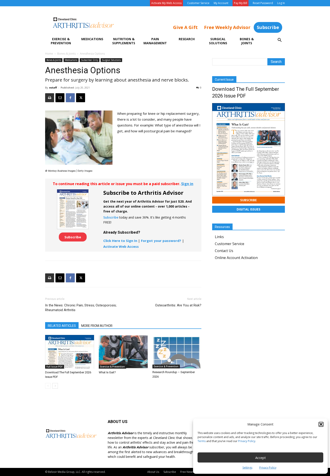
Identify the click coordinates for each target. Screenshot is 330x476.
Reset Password (263, 3)
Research (187, 39)
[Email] (59, 97)
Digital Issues (248, 209)
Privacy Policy (246, 441)
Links (219, 236)
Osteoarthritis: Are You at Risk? (178, 305)
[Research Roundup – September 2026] (176, 351)
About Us (153, 472)
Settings (247, 467)
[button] (321, 424)
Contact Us (224, 250)
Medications (92, 39)
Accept (260, 457)
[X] (80, 97)
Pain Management (155, 41)
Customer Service (198, 3)
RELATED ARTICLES (62, 326)
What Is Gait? (107, 372)
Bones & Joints (247, 41)
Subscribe (268, 27)
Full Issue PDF (54, 366)
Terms (202, 441)
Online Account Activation (236, 257)
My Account (221, 3)
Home (49, 53)
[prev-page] (48, 386)
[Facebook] (70, 97)
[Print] (49, 97)
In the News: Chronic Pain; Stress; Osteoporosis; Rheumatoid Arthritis (81, 307)
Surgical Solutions (218, 41)
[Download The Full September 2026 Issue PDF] (69, 352)
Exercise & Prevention (61, 41)
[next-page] (55, 386)
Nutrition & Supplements (123, 41)
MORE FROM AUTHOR (96, 326)
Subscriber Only (89, 60)
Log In (281, 3)
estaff (53, 87)
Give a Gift (185, 27)
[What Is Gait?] (123, 352)
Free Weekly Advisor (227, 27)
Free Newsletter (190, 472)
